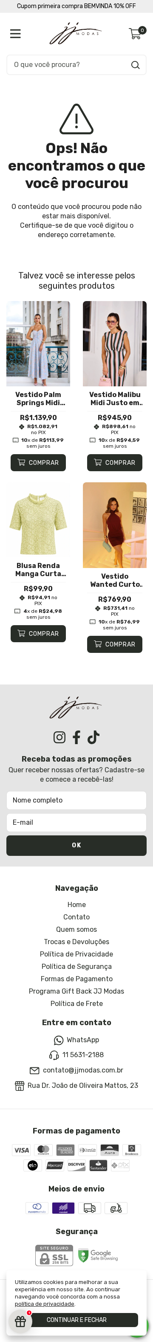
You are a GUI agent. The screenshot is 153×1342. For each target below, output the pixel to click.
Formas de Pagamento (77, 979)
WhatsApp (83, 1040)
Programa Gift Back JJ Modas (76, 991)
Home (77, 905)
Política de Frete (77, 1004)
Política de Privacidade (76, 954)
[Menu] (17, 33)
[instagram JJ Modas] (59, 737)
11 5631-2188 (83, 1055)
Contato (76, 917)
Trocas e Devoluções (76, 942)
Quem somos (76, 929)
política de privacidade (44, 1304)
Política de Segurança (77, 966)
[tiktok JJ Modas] (93, 737)
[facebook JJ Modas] (76, 737)
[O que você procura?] (135, 65)
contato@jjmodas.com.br (83, 1070)
